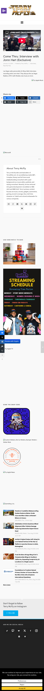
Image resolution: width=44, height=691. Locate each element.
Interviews (33, 63)
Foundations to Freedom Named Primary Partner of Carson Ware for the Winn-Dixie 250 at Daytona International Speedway (26, 573)
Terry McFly (24, 63)
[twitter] (24, 630)
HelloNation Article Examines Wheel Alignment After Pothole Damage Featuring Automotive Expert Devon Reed (26, 527)
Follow (11, 613)
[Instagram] (30, 204)
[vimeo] (25, 636)
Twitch (17, 196)
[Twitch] (35, 204)
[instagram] (36, 630)
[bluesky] (18, 630)
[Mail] (9, 204)
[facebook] (30, 630)
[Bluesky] (22, 208)
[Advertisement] (22, 129)
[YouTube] (26, 204)
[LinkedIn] (17, 204)
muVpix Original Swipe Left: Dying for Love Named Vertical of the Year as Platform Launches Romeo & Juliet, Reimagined (27, 542)
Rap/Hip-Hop (7, 66)
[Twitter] (22, 204)
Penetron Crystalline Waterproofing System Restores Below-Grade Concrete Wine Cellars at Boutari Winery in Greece (26, 514)
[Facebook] (13, 204)
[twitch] (13, 630)
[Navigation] (22, 22)
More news (6, 585)
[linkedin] (19, 636)
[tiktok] (7, 630)
